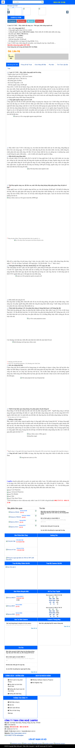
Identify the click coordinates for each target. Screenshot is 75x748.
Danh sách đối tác (14, 708)
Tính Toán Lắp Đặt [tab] (62, 64)
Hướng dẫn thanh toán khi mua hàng (16, 690)
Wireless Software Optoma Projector (42, 680)
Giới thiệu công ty (14, 702)
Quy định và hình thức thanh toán (15, 685)
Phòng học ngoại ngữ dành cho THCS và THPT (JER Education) (19, 560)
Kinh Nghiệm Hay (37, 682)
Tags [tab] (9, 68)
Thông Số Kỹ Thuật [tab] (26, 64)
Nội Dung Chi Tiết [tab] (13, 64)
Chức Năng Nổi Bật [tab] (40, 64)
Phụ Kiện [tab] (51, 64)
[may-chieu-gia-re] (21, 567)
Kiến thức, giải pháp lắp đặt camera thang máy (51, 623)
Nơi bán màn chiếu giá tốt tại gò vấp (50, 526)
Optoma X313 (22, 525)
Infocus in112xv (20, 546)
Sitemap (10, 713)
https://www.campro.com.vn (18, 733)
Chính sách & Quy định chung (15, 681)
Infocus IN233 (19, 602)
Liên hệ (11, 705)
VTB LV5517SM (19, 538)
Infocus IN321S (19, 594)
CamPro (9, 481)
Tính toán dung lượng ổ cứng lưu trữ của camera (18, 623)
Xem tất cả (34, 628)
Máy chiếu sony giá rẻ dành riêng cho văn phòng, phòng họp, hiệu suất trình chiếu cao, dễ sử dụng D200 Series (55, 513)
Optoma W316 (22, 520)
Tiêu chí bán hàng (14, 710)
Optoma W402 (19, 611)
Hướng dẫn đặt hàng (15, 694)
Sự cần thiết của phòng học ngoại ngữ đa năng (53, 530)
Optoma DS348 (23, 510)
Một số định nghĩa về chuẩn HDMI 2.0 (50, 518)
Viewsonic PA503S (26, 515)
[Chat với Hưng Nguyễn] (50, 600)
